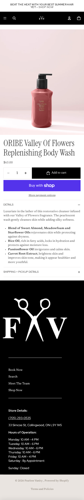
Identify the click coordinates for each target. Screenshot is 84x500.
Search (12, 376)
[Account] (69, 18)
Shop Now (15, 390)
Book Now (15, 370)
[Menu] (5, 18)
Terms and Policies (42, 489)
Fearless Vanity (34, 480)
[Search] (14, 18)
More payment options (42, 195)
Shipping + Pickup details (21, 272)
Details (8, 204)
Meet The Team (19, 383)
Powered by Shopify (57, 480)
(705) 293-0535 (19, 418)
